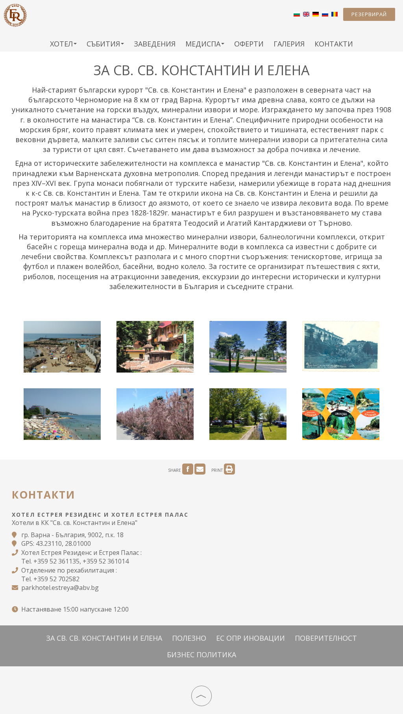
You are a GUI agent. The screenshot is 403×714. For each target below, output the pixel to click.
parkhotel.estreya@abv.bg (60, 587)
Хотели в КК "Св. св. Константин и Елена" (74, 522)
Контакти (333, 43)
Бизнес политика (201, 654)
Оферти (249, 43)
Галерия (289, 43)
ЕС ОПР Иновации (250, 638)
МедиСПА (202, 43)
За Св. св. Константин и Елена (104, 638)
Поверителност (326, 638)
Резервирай (369, 14)
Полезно (189, 638)
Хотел (61, 43)
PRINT (217, 470)
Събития (103, 43)
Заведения (155, 43)
